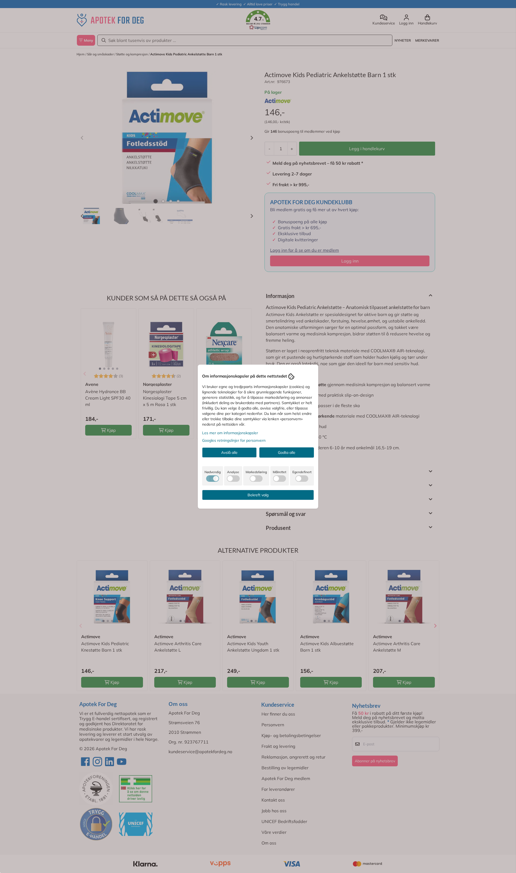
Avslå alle (229, 452)
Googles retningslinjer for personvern (234, 440)
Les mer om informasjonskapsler (230, 432)
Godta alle (286, 452)
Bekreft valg (258, 495)
